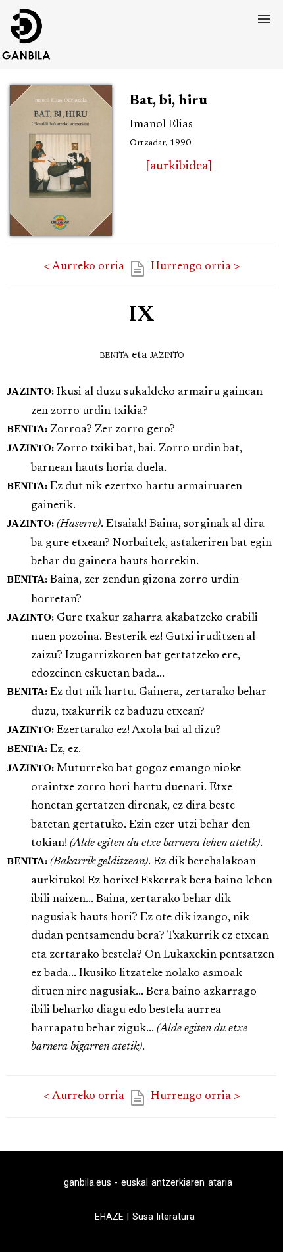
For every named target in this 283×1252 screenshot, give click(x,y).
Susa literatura (163, 1216)
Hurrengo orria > (195, 267)
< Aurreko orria (83, 267)
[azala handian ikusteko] (61, 236)
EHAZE (109, 1216)
